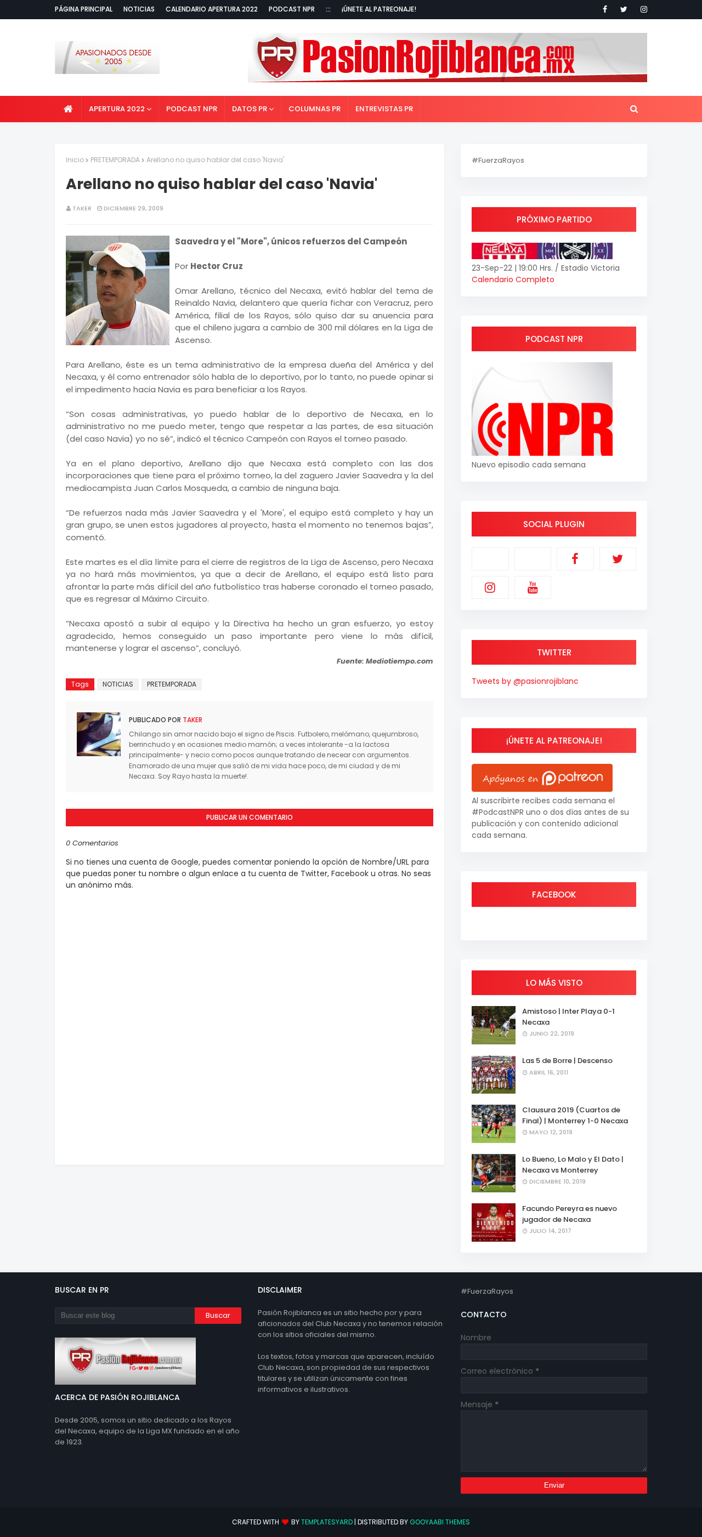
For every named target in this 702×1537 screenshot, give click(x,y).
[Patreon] (490, 558)
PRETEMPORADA (115, 159)
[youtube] (533, 587)
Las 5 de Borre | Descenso (567, 1060)
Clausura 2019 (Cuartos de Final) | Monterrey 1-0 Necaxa (575, 1115)
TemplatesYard (327, 1522)
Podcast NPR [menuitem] (191, 109)
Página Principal (83, 9)
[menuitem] (68, 109)
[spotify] (533, 558)
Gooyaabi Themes (440, 1522)
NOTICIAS (118, 684)
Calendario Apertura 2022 (212, 9)
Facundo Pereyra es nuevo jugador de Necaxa (569, 1214)
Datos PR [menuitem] (249, 109)
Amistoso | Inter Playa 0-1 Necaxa (568, 1016)
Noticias (139, 9)
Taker (82, 208)
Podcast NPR (292, 9)
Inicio (75, 159)
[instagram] (642, 9)
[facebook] (605, 9)
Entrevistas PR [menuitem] (384, 109)
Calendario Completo (513, 279)
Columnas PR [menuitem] (314, 109)
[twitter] (623, 9)
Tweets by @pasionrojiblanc (525, 681)
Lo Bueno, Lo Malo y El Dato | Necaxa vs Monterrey (573, 1164)
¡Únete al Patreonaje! (379, 9)
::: (328, 9)
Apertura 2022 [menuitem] (117, 109)
